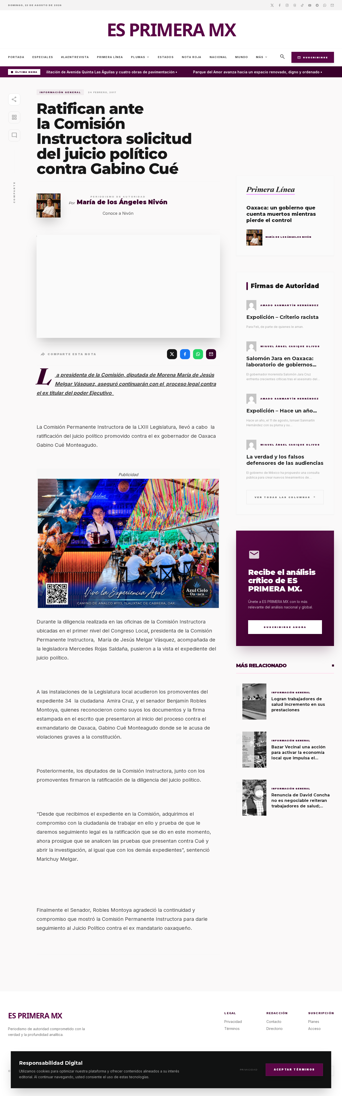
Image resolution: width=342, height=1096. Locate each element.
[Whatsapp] (324, 5)
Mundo (241, 57)
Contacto (273, 1021)
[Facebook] (279, 5)
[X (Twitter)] (172, 354)
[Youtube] (309, 5)
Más (262, 57)
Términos (232, 1028)
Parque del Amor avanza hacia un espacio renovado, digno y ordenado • (252, 72)
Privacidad (249, 1069)
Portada (16, 57)
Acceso (314, 1028)
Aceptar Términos (294, 1069)
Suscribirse (312, 57)
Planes (313, 1021)
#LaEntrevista (75, 57)
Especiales (42, 57)
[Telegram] (317, 5)
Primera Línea (110, 57)
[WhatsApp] (198, 354)
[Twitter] (272, 5)
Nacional (218, 57)
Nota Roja (192, 57)
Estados (166, 57)
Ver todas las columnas (285, 497)
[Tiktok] (302, 5)
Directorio (274, 1028)
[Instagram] (287, 5)
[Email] (332, 5)
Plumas (140, 57)
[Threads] (294, 5)
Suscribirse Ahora (285, 627)
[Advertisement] (285, 124)
